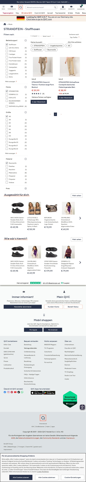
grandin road (37, 446)
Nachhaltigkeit (69, 352)
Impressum (70, 438)
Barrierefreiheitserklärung (73, 355)
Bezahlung (27, 361)
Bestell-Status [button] (73, 307)
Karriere (67, 365)
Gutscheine (48, 352)
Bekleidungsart (11, 40)
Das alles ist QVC (70, 348)
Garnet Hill (29, 446)
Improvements (8, 449)
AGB (13, 438)
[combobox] (39, 7)
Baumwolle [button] (51, 50)
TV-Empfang (69, 372)
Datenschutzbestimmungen (28, 438)
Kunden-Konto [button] (53, 307)
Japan (53, 426)
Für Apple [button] (33, 330)
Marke (8, 87)
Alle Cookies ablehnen (46, 477)
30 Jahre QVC (26, 13)
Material (9, 159)
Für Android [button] (52, 330)
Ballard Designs (12, 446)
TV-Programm (49, 348)
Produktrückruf (9, 368)
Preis (8, 188)
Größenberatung (29, 352)
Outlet (67, 379)
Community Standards (51, 438)
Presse (6, 361)
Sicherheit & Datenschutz (32, 371)
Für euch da (48, 362)
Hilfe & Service (29, 378)
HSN (5, 446)
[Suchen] (55, 7)
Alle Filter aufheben (74, 42)
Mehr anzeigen (10, 81)
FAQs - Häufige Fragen (31, 374)
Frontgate (21, 446)
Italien (48, 426)
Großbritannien (40, 426)
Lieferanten (7, 365)
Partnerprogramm (50, 359)
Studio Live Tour (70, 375)
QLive (6, 358)
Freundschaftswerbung (52, 355)
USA (32, 426)
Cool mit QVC (40, 13)
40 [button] (69, 46)
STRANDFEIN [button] (39, 46)
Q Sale (70, 13)
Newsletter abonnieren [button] (22, 307)
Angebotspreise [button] (56, 46)
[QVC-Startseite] (5, 24)
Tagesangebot (8, 13)
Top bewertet (60, 13)
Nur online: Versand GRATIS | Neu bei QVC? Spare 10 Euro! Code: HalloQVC (42, 2)
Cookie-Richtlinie (43, 472)
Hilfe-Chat (7, 344)
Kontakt (6, 348)
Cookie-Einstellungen (72, 477)
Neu (17, 13)
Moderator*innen (70, 368)
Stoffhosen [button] (37, 50)
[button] (3, 8)
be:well (50, 13)
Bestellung (27, 344)
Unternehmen (69, 344)
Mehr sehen (76, 195)
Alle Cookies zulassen (21, 477)
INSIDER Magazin (50, 344)
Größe (8, 112)
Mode (77, 13)
